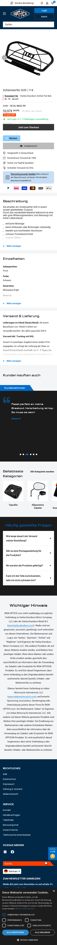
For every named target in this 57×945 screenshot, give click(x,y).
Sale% (44, 16)
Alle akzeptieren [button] (15, 932)
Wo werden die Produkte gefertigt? (24, 565)
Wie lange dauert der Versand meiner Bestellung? (21, 538)
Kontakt (7, 810)
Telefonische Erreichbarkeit (17, 834)
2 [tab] (23, 454)
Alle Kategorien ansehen (42, 471)
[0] (52, 3)
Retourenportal (10, 825)
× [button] (54, 891)
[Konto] (47, 3)
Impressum (8, 784)
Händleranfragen (11, 815)
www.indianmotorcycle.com (21, 696)
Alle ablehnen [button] (42, 932)
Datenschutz (9, 779)
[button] (28, 940)
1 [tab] (20, 454)
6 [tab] (36, 454)
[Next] (52, 57)
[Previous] (4, 57)
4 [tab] (29, 454)
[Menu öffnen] (4, 13)
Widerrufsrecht (10, 794)
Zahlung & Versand (12, 789)
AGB (5, 774)
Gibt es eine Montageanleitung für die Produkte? (23, 553)
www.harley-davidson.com (20, 625)
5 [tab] (33, 454)
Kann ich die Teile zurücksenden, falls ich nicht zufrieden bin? (23, 578)
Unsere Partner (10, 829)
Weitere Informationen (25, 908)
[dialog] (28, 916)
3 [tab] (26, 454)
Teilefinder (8, 820)
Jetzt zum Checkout (28, 127)
